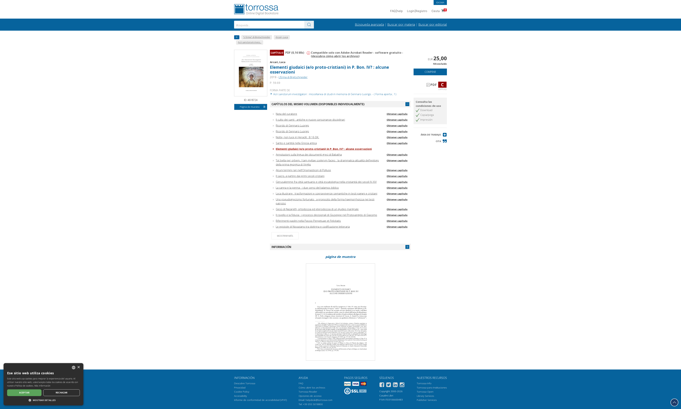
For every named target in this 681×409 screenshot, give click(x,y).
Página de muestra (249, 106)
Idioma (440, 2)
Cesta (438, 10)
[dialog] (43, 384)
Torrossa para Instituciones (432, 387)
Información (281, 247)
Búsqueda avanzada (369, 24)
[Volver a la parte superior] (674, 402)
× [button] (78, 367)
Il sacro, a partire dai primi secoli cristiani (300, 176)
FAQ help (396, 11)
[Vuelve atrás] (236, 37)
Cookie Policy (241, 391)
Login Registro (417, 11)
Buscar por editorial (432, 24)
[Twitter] (389, 385)
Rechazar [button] (62, 392)
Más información (42, 385)
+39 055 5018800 (313, 404)
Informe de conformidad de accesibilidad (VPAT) (260, 400)
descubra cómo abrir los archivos (335, 56)
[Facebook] (382, 385)
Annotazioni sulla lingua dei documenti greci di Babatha (309, 154)
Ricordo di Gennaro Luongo (292, 125)
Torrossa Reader (308, 391)
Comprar (430, 72)
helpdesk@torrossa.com (319, 400)
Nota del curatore (286, 113)
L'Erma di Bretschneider (293, 77)
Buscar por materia (401, 24)
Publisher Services (427, 400)
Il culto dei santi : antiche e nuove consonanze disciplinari (310, 119)
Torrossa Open (425, 391)
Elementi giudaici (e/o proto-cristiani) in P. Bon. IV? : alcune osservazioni (324, 149)
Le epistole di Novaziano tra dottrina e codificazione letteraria (313, 226)
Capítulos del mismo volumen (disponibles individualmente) (318, 104)
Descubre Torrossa (244, 383)
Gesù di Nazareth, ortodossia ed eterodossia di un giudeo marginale (317, 209)
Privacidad (239, 387)
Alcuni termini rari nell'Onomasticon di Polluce (303, 170)
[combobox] (274, 25)
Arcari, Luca (277, 62)
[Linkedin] (395, 385)
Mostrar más (285, 235)
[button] (434, 134)
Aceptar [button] (24, 392)
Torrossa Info (424, 383)
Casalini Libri (386, 395)
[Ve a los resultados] (309, 25)
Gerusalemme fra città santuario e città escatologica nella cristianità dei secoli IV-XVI (326, 182)
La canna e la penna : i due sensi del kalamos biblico (307, 187)
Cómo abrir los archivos (312, 387)
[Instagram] (402, 385)
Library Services (425, 395)
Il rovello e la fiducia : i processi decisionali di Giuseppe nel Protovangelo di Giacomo (326, 215)
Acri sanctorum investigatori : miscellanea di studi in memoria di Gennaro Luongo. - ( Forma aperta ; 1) (334, 94)
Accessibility (240, 395)
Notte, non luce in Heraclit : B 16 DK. (297, 137)
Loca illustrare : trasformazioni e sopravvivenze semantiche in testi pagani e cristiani (326, 193)
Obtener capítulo (397, 113)
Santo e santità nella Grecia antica (296, 143)
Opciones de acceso (310, 395)
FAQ (301, 383)
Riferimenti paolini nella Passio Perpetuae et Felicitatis (308, 220)
